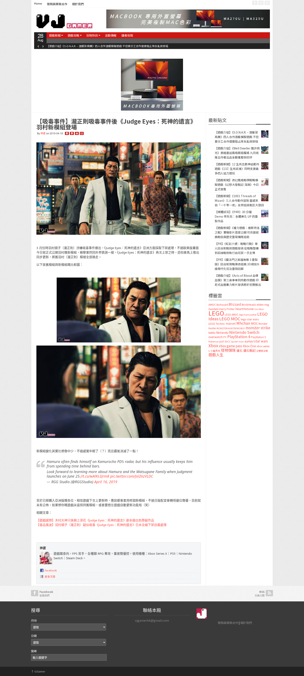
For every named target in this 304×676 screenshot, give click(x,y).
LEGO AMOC (231, 314)
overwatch (215, 337)
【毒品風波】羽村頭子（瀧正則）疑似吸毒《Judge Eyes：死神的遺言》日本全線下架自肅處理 (101, 525)
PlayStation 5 (258, 337)
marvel (231, 323)
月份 (34, 620)
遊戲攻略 (73, 35)
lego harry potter (248, 314)
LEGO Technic (216, 323)
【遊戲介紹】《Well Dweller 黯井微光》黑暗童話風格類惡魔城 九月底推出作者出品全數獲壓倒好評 (105, 46)
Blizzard (235, 304)
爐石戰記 (249, 350)
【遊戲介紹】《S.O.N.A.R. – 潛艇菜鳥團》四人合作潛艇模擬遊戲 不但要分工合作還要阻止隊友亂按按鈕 (237, 136)
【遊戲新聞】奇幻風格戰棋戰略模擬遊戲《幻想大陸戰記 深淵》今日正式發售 (237, 184)
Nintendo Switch (244, 332)
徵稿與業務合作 (57, 4)
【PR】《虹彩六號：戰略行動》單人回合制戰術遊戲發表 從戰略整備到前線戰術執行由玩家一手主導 (237, 248)
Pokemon (213, 341)
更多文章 (50, 576)
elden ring (263, 304)
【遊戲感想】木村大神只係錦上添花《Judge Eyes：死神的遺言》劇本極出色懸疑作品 (95, 520)
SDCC (227, 341)
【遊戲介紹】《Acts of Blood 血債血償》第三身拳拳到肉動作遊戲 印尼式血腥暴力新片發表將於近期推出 (238, 280)
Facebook (51, 570)
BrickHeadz (249, 304)
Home (38, 3)
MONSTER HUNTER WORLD (231, 328)
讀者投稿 (127, 35)
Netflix (211, 332)
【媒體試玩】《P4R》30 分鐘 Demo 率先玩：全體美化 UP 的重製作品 (236, 216)
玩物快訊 (92, 35)
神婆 (43, 133)
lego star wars (250, 319)
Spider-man (237, 341)
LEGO (216, 313)
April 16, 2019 (105, 481)
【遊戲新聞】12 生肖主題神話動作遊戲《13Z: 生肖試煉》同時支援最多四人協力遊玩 (237, 168)
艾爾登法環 (262, 350)
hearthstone (244, 308)
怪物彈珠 (228, 350)
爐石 (239, 350)
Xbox (213, 345)
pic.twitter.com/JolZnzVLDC (131, 476)
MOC (254, 323)
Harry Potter (227, 309)
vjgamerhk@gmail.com (152, 620)
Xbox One (249, 346)
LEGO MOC (229, 318)
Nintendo (222, 332)
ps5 (221, 341)
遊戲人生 (215, 354)
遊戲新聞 (55, 35)
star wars (261, 341)
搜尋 (34, 651)
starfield (249, 341)
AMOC (212, 304)
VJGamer (38, 671)
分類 (34, 636)
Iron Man (259, 309)
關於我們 (78, 4)
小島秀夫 (215, 350)
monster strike (257, 327)
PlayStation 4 (238, 336)
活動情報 (110, 35)
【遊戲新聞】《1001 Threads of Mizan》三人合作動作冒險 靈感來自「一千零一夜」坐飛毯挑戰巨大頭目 (239, 200)
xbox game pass (230, 345)
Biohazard (222, 304)
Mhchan (243, 323)
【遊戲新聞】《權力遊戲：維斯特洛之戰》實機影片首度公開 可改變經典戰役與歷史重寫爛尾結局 (237, 232)
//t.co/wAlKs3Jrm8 (94, 476)
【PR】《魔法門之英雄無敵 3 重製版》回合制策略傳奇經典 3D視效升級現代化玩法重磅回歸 (237, 264)
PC (225, 337)
